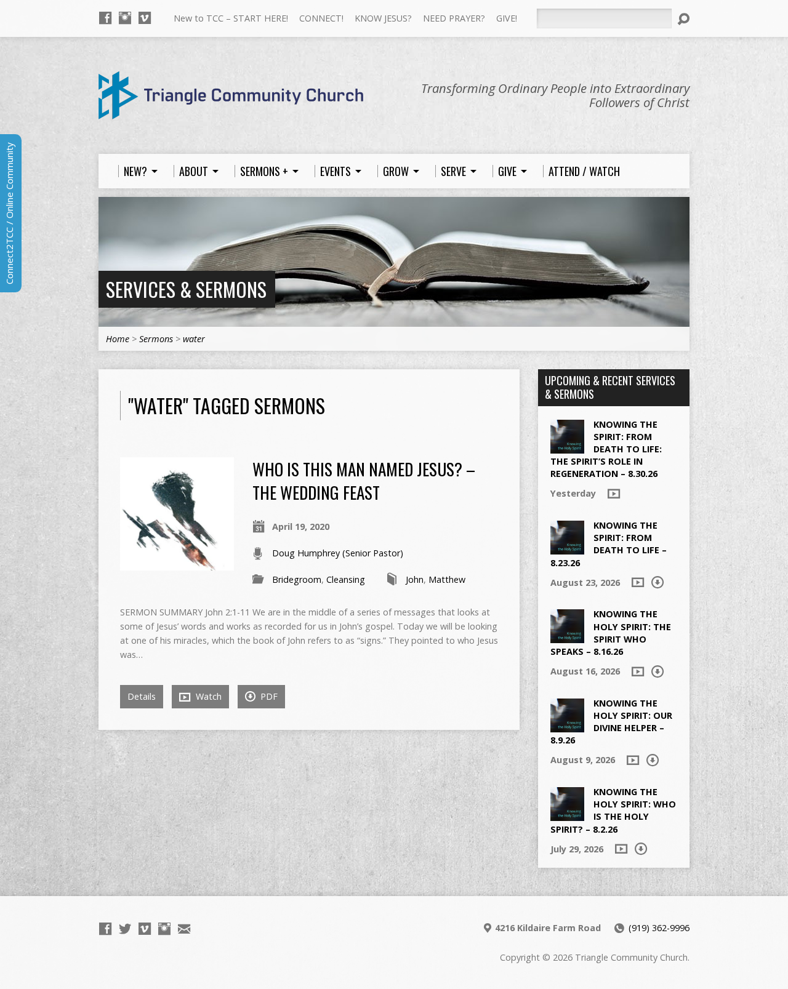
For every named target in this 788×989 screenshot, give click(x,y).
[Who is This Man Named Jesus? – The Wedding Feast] (177, 563)
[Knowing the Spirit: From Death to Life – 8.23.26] (567, 548)
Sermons (156, 339)
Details (141, 696)
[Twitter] (125, 929)
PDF (268, 696)
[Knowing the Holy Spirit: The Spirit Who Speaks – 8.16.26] (567, 637)
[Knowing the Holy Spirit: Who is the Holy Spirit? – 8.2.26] (567, 814)
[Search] (683, 19)
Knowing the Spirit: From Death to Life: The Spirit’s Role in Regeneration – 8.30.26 (606, 449)
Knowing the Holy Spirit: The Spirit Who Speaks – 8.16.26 (610, 632)
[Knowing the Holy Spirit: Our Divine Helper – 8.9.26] (567, 726)
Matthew (446, 579)
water (194, 339)
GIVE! (506, 18)
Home (117, 339)
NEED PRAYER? (454, 18)
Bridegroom (296, 579)
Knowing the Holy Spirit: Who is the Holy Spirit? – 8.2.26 (613, 810)
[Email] (184, 929)
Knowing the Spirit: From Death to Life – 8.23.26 (608, 543)
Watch (207, 696)
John (415, 579)
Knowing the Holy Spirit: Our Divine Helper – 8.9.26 (611, 721)
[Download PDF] (657, 582)
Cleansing (345, 579)
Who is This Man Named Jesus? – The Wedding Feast (363, 480)
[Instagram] (125, 18)
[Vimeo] (145, 18)
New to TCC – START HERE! (231, 18)
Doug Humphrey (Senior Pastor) (337, 553)
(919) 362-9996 (659, 928)
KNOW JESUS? (383, 18)
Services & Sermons (186, 288)
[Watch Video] (614, 493)
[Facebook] (105, 18)
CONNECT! (321, 18)
